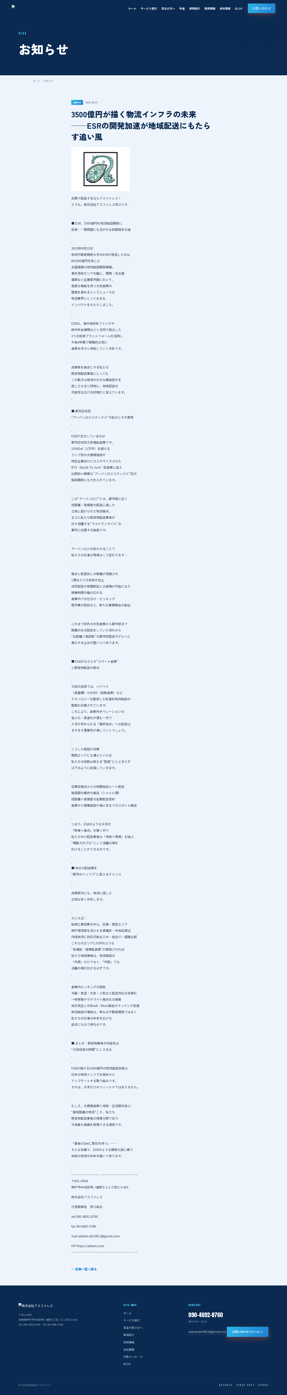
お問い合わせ (261, 8)
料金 (182, 8)
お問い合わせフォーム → (247, 1332)
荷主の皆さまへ (133, 1327)
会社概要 (225, 8)
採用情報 (209, 8)
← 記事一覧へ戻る (84, 1269)
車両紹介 (194, 8)
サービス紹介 (149, 8)
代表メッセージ (133, 1357)
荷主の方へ (168, 8)
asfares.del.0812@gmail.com (207, 1332)
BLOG (238, 8)
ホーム (132, 8)
